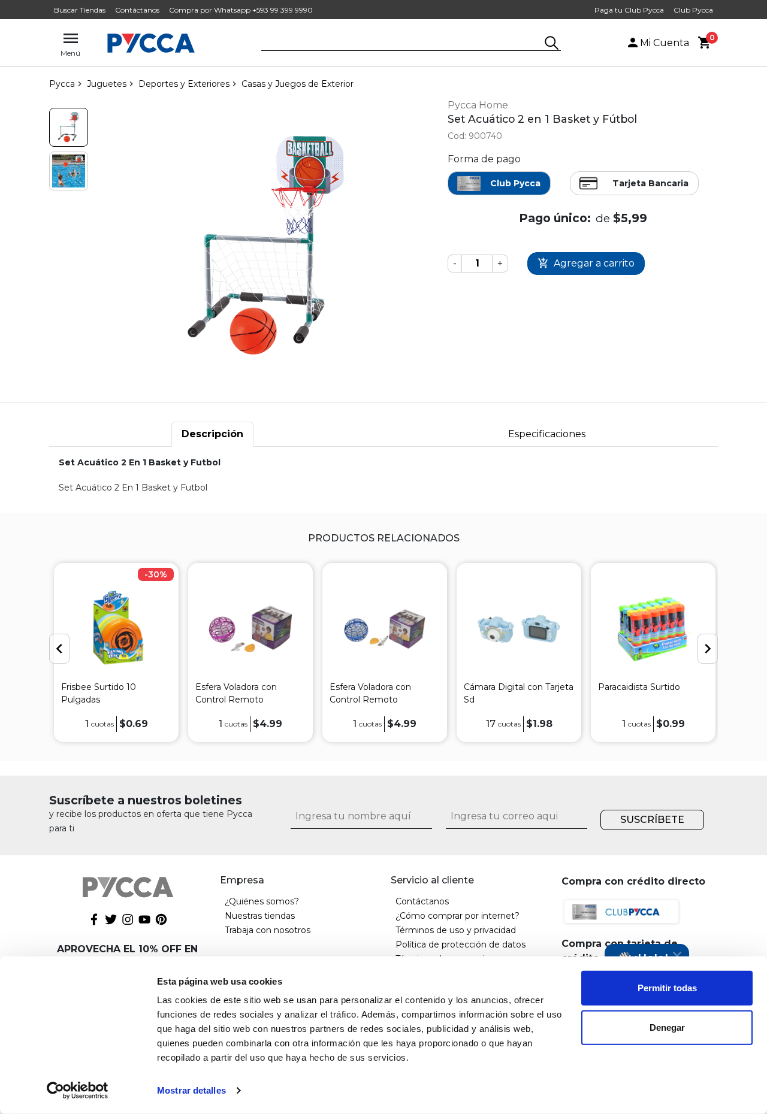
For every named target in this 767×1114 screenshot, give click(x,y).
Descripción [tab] (212, 434)
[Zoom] (68, 127)
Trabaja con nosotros (267, 930)
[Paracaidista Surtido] (653, 629)
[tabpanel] (383, 475)
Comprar (586, 264)
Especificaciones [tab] (546, 434)
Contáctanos (137, 9)
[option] (116, 652)
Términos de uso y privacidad (455, 930)
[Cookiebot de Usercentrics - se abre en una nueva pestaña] (77, 1091)
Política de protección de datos (460, 944)
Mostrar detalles (191, 1090)
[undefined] (265, 245)
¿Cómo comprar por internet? (457, 915)
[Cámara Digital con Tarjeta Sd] (519, 629)
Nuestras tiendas (260, 915)
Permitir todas (667, 988)
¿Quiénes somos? (262, 901)
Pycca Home (478, 105)
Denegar (667, 1027)
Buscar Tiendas (79, 9)
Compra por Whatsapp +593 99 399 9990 (241, 9)
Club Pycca (693, 9)
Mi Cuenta (664, 43)
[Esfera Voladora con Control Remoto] (250, 629)
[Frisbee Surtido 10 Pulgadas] (116, 629)
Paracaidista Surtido (639, 687)
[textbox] (402, 44)
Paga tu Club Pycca (629, 9)
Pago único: (555, 218)
